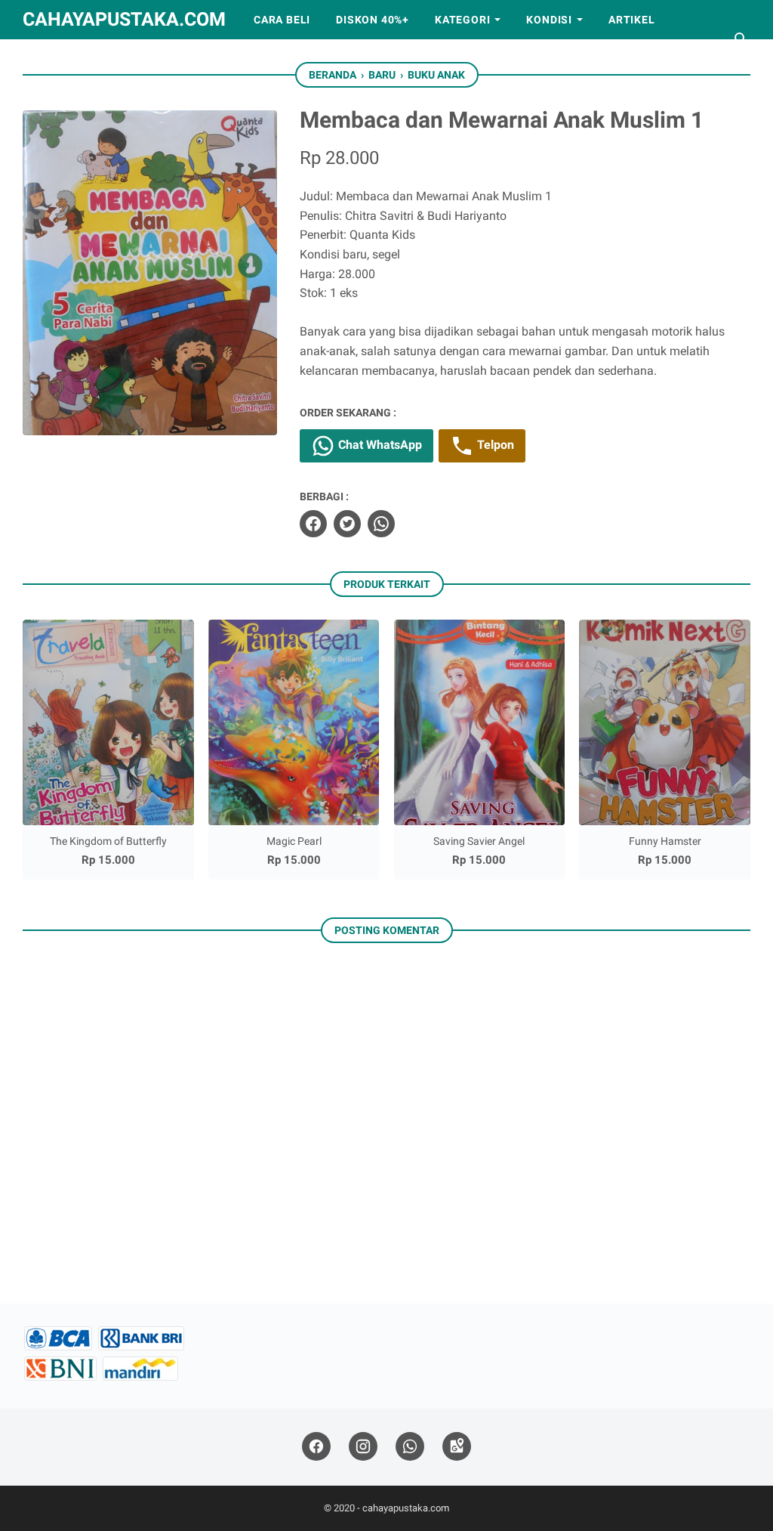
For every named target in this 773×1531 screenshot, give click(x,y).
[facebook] (313, 523)
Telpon (494, 445)
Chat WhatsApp (378, 445)
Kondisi (549, 20)
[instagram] (363, 1446)
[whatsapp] (381, 523)
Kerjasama (69, 59)
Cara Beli (282, 20)
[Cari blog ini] (741, 39)
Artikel (631, 20)
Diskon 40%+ (372, 20)
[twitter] (347, 523)
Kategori (462, 20)
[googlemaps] (456, 1446)
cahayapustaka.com (124, 19)
